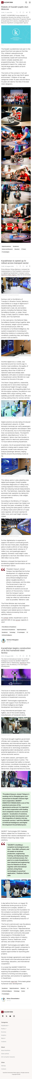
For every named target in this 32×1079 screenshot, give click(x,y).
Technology (12, 632)
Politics (3, 1028)
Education (17, 249)
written (5, 618)
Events (23, 991)
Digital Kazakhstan (6, 246)
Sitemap (3, 1065)
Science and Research (7, 249)
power (18, 620)
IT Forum (23, 249)
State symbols (5, 1053)
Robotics (23, 988)
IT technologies (5, 252)
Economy (3, 1032)
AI (27, 632)
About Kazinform (5, 1050)
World (3, 1038)
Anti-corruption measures (8, 1057)
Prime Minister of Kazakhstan (9, 626)
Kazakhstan (16, 246)
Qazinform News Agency (9, 275)
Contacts (3, 1069)
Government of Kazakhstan (8, 629)
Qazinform (23, 662)
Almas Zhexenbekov (13, 998)
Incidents (3, 1041)
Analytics (3, 1035)
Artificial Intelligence (7, 635)
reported (14, 981)
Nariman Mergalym (12, 639)
